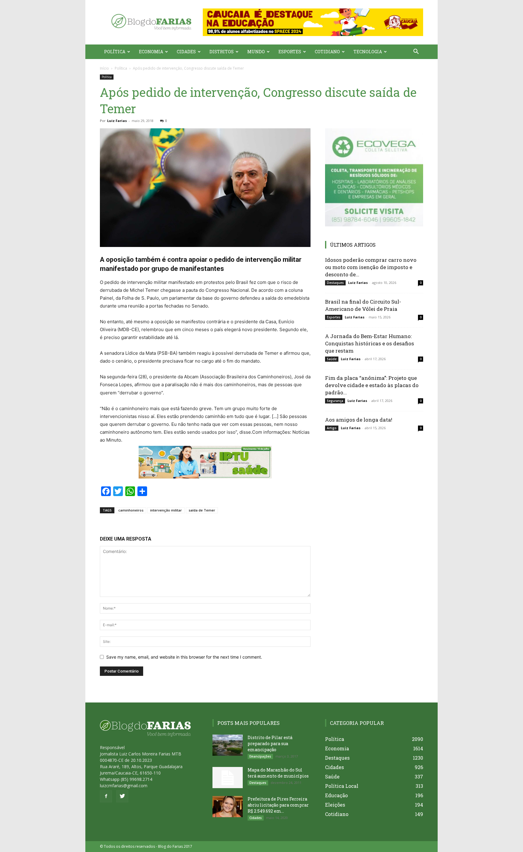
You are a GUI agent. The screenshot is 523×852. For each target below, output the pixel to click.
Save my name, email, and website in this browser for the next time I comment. (184, 657)
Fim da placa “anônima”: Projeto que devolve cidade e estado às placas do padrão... (372, 385)
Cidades (186, 51)
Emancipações (260, 756)
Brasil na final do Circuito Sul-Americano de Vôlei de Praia (363, 305)
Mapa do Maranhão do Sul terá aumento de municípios (278, 773)
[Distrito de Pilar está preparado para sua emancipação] (227, 745)
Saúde (332, 359)
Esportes (289, 51)
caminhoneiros (130, 510)
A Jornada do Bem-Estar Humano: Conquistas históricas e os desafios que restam (369, 343)
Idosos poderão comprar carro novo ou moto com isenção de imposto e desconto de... (370, 267)
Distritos (221, 51)
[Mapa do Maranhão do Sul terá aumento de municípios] (227, 777)
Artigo (332, 428)
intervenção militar (166, 510)
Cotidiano (327, 51)
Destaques (335, 283)
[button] (313, 22)
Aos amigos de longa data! (358, 419)
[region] (313, 22)
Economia (151, 51)
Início (104, 68)
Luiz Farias (117, 120)
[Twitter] (122, 796)
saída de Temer (202, 510)
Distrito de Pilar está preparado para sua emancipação (270, 743)
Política (114, 51)
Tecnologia (368, 51)
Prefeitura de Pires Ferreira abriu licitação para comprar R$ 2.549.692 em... (278, 805)
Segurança (335, 401)
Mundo (256, 51)
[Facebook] (106, 796)
